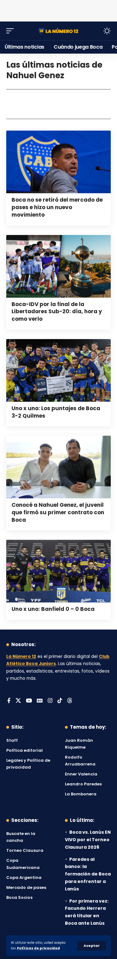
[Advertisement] (58, 9)
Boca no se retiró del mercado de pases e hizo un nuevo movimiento (57, 207)
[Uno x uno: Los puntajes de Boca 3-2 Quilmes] (58, 370)
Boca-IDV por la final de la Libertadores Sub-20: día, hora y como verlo (57, 311)
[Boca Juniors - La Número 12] (59, 30)
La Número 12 (21, 656)
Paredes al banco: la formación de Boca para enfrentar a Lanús (88, 874)
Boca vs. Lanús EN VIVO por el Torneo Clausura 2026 (88, 839)
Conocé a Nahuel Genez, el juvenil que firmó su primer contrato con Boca (58, 512)
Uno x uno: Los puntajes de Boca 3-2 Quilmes (56, 412)
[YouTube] (29, 701)
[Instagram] (50, 701)
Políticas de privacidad (38, 948)
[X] (18, 701)
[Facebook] (9, 701)
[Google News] (40, 701)
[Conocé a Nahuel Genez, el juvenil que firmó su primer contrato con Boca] (58, 467)
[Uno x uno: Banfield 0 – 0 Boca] (58, 571)
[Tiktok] (59, 701)
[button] (91, 946)
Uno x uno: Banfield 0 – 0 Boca (53, 609)
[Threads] (69, 701)
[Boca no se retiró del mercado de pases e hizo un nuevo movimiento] (58, 162)
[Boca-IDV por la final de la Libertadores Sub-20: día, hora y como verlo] (58, 266)
